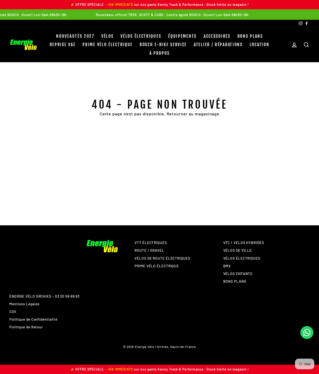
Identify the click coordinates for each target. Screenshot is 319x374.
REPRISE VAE (63, 44)
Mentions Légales (24, 304)
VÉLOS (107, 36)
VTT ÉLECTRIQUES (151, 242)
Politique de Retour (26, 327)
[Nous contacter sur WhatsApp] (306, 332)
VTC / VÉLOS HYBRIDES (243, 242)
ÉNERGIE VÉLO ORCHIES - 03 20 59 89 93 (44, 296)
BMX (227, 266)
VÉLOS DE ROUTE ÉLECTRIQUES (162, 258)
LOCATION (259, 44)
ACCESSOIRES (217, 36)
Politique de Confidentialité (33, 319)
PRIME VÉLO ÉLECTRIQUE (107, 44)
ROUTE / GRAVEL (149, 250)
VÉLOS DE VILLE (237, 250)
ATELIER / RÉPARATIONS (218, 44)
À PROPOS (159, 53)
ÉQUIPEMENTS (182, 36)
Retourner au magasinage (193, 113)
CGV (12, 311)
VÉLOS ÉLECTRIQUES (141, 36)
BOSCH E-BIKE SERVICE (163, 44)
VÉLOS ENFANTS (238, 273)
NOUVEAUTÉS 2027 (75, 36)
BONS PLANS (250, 36)
